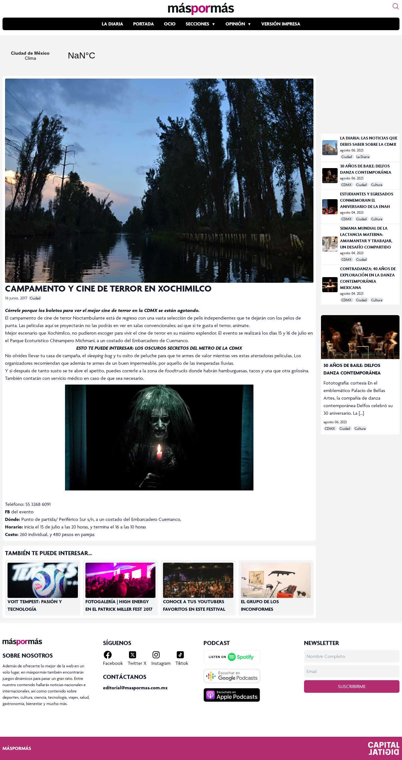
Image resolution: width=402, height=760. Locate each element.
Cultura (376, 184)
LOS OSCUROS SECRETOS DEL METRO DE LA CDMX (188, 348)
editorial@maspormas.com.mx (135, 688)
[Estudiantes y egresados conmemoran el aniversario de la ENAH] (330, 206)
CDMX (346, 184)
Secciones (197, 24)
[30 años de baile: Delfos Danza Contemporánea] (330, 175)
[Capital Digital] (383, 748)
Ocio (170, 24)
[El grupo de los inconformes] (276, 586)
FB (7, 512)
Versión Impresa (280, 24)
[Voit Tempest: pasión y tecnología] (43, 582)
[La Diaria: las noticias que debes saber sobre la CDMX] (330, 147)
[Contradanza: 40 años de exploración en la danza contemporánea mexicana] (330, 284)
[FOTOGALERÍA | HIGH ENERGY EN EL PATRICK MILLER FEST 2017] (120, 586)
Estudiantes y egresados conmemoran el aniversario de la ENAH (366, 200)
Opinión (235, 24)
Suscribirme (352, 686)
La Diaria (112, 24)
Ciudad (35, 298)
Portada (143, 24)
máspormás (17, 748)
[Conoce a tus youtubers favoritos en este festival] (198, 586)
